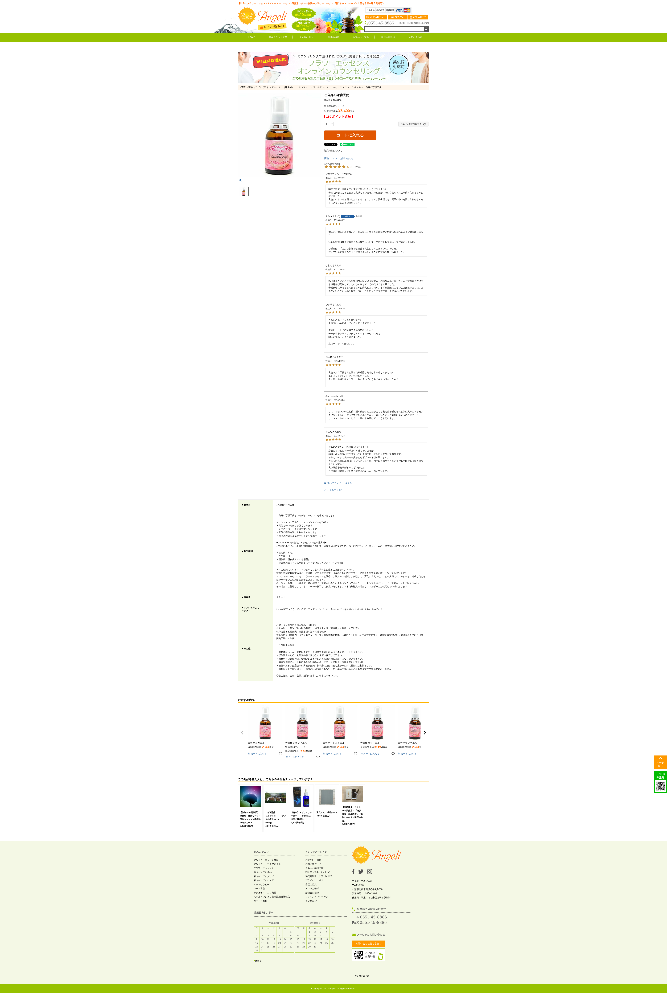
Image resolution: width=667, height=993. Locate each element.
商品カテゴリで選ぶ (279, 37)
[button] (242, 733)
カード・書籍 (260, 901)
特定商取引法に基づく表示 (318, 876)
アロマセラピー (261, 884)
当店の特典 (333, 37)
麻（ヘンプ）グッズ (264, 876)
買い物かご (311, 901)
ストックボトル (353, 87)
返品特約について (333, 150)
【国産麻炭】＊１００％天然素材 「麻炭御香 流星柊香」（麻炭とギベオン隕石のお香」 (352, 814)
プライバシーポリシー (316, 880)
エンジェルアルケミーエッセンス (325, 87)
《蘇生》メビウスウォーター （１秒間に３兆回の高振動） (301, 815)
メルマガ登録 (312, 888)
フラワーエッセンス (264, 868)
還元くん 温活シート (326, 812)
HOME (251, 37)
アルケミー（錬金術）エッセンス (288, 87)
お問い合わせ (415, 37)
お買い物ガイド (313, 864)
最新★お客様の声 (314, 868)
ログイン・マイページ (316, 896)
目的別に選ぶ (306, 37)
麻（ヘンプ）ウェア (264, 880)
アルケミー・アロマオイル (267, 864)
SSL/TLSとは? (362, 976)
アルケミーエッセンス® (266, 860)
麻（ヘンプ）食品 (263, 872)
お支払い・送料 (361, 37)
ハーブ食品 (259, 888)
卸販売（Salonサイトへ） (318, 872)
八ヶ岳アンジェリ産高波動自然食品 (272, 896)
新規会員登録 (388, 37)
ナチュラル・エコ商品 (265, 892)
